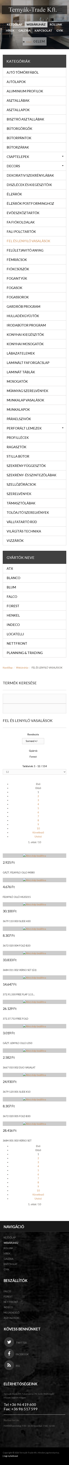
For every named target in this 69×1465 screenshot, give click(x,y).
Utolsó (38, 836)
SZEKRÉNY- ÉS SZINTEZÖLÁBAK (31, 475)
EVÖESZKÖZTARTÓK (23, 213)
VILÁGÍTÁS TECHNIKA (24, 531)
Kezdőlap (8, 667)
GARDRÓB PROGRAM (23, 306)
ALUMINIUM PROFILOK (25, 91)
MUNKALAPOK (18, 409)
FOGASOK (14, 288)
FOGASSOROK (18, 297)
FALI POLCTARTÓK (21, 231)
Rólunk (56, 24)
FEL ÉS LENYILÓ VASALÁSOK (28, 241)
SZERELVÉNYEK (19, 494)
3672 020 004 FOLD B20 (16, 945)
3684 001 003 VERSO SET (17, 1140)
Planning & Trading (25, 653)
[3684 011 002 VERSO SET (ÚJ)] (34, 953)
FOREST (8, 1296)
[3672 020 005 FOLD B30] (34, 1099)
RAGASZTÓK (16, 447)
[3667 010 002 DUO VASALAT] (34, 1050)
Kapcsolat (43, 30)
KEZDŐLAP (14, 24)
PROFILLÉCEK (18, 437)
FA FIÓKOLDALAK (21, 222)
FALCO (7, 1291)
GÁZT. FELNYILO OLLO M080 (19, 872)
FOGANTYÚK (17, 278)
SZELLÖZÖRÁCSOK (21, 484)
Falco (12, 596)
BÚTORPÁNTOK (19, 138)
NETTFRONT (11, 1301)
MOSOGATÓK (17, 381)
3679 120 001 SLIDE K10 (16, 1091)
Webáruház (36, 24)
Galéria (24, 30)
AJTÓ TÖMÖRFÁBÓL (23, 72)
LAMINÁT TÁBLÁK (21, 372)
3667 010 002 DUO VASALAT (19, 1067)
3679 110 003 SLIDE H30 (17, 921)
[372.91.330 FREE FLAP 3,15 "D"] (34, 977)
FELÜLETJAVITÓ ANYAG (25, 250)
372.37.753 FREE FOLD (15, 1018)
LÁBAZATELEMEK (21, 353)
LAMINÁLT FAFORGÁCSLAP (28, 362)
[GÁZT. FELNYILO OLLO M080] (34, 855)
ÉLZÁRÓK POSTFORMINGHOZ (30, 203)
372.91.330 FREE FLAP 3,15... (19, 994)
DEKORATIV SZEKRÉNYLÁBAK (30, 175)
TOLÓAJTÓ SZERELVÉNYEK (28, 512)
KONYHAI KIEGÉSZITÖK (25, 334)
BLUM (11, 587)
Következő (38, 832)
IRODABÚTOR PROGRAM (26, 325)
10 (38, 828)
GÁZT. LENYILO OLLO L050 (17, 1043)
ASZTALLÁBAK (18, 100)
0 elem (39, 41)
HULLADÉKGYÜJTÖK (23, 316)
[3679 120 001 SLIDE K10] (34, 1075)
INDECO (8, 1307)
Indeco (13, 624)
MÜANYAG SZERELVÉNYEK (27, 391)
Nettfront (17, 643)
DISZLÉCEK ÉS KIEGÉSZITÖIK (29, 185)
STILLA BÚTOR (18, 456)
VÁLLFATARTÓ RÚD (22, 522)
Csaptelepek (18, 156)
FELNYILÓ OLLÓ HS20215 (17, 896)
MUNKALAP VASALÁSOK (25, 400)
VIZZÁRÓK (15, 540)
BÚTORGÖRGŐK (19, 128)
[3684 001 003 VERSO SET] (34, 1123)
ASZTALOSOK (11, 1317)
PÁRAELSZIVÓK (19, 419)
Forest (13, 606)
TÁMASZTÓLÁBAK (21, 503)
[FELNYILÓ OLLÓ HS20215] (34, 880)
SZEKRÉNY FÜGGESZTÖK (26, 465)
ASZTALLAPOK (18, 110)
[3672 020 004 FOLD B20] (34, 928)
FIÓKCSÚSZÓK (18, 269)
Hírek (10, 30)
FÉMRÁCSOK (17, 259)
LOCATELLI (15, 634)
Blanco (13, 578)
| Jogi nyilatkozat (10, 1456)
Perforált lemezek (24, 428)
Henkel (13, 615)
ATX (10, 568)
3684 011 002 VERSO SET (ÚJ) (19, 970)
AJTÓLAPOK (16, 82)
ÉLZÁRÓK (14, 194)
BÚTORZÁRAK (18, 147)
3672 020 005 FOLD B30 (16, 1116)
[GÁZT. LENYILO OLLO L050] (34, 1026)
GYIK (59, 30)
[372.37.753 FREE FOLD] (34, 1002)
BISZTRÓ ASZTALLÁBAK (25, 119)
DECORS (13, 166)
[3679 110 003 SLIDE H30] (34, 904)
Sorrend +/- (32, 741)
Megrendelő (12, 1312)
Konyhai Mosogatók (25, 344)
